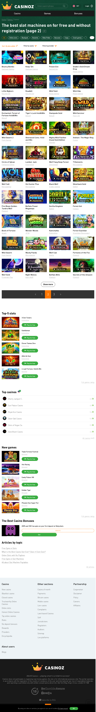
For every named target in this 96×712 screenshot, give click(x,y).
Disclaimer (77, 593)
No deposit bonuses (9, 624)
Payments (42, 593)
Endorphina (30, 164)
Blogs (4, 652)
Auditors (41, 629)
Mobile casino (43, 601)
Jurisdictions (43, 621)
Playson (28, 142)
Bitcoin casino (43, 597)
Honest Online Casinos (11, 612)
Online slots (13, 38)
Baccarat (57, 38)
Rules (4, 620)
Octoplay (24, 371)
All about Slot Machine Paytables (15, 562)
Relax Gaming (78, 71)
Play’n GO (76, 116)
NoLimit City (53, 69)
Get (39, 535)
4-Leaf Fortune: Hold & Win (31, 369)
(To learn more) (63, 708)
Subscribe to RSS (48, 700)
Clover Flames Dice (28, 343)
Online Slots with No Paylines (13, 555)
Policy (75, 597)
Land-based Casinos (46, 613)
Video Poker (46, 38)
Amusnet (24, 454)
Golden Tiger (26, 490)
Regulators (42, 625)
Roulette (35, 38)
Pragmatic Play (7, 277)
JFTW (28, 233)
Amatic (4, 233)
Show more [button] (48, 284)
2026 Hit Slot (26, 356)
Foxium (75, 140)
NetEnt (75, 187)
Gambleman (26, 330)
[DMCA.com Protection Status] (46, 694)
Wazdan (52, 142)
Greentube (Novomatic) (81, 233)
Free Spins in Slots (9, 548)
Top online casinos (9, 616)
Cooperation (78, 589)
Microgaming (77, 164)
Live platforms (43, 637)
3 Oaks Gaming (54, 187)
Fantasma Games (8, 164)
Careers (76, 601)
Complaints (42, 609)
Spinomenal (53, 164)
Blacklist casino (8, 593)
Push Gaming (6, 140)
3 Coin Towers (27, 318)
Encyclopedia (7, 636)
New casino (6, 589)
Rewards (5, 628)
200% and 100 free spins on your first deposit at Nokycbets (42, 526)
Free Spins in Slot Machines (13, 559)
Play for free (13, 61)
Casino (17, 13)
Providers (5, 632)
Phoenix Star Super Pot (30, 503)
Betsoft (4, 118)
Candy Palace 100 (28, 477)
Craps (67, 38)
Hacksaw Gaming (8, 69)
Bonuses (78, 13)
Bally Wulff (29, 277)
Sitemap (41, 633)
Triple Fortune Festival (30, 452)
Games (47, 13)
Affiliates (76, 605)
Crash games (77, 38)
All (4, 38)
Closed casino (7, 597)
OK (74, 708)
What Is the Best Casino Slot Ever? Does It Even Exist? (24, 552)
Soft (39, 617)
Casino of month (44, 589)
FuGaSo (76, 209)
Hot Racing (26, 464)
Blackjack (25, 38)
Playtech (5, 211)
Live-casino (42, 605)
